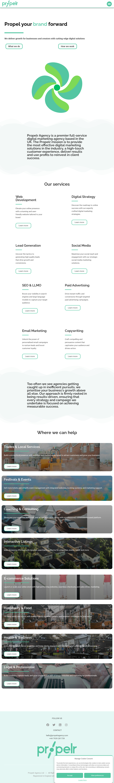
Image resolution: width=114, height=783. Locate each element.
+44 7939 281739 (57, 738)
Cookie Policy (82, 780)
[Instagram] (66, 725)
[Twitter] (54, 725)
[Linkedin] (60, 725)
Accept (69, 775)
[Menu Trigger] (109, 3)
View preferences (97, 775)
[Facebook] (48, 725)
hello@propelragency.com (57, 735)
